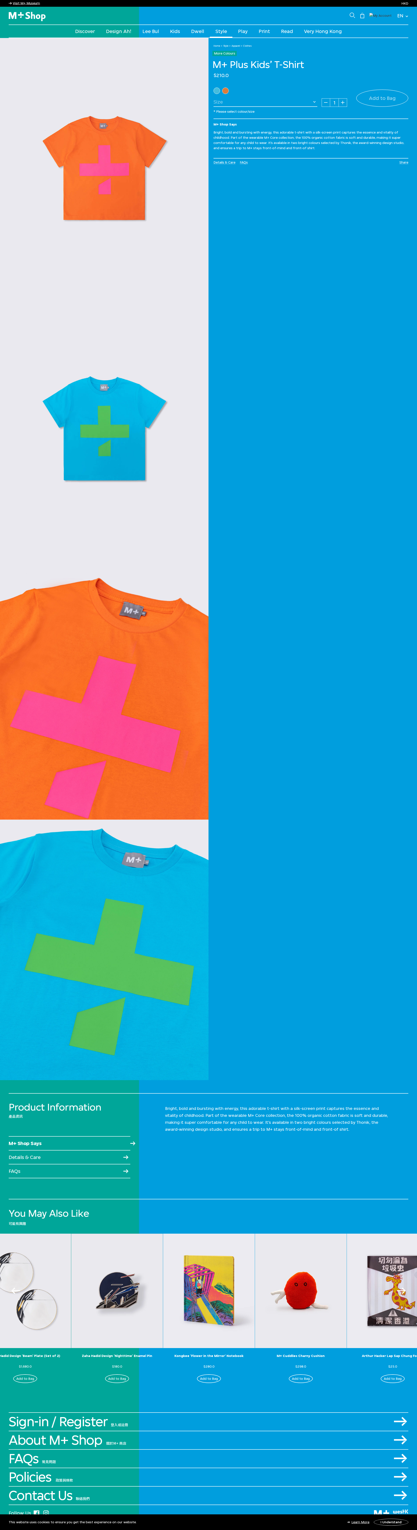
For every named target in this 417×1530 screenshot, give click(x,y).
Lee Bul (150, 31)
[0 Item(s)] (362, 15)
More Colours (224, 53)
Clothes (247, 46)
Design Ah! (118, 31)
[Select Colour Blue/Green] (216, 90)
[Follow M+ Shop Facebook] (36, 1512)
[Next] (401, 1291)
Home (216, 46)
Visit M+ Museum (26, 3)
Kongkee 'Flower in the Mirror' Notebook (208, 1356)
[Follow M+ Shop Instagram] (46, 1512)
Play (243, 31)
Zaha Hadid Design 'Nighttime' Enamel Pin (117, 1356)
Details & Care (224, 162)
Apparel (236, 46)
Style (221, 31)
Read (287, 31)
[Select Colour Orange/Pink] (225, 90)
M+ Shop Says (25, 1143)
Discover (85, 31)
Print (264, 31)
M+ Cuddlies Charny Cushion (301, 1356)
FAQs (244, 162)
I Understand (391, 1522)
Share (403, 162)
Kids (175, 31)
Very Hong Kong (323, 31)
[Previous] (16, 1291)
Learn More (360, 1522)
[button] (380, 15)
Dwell (197, 31)
